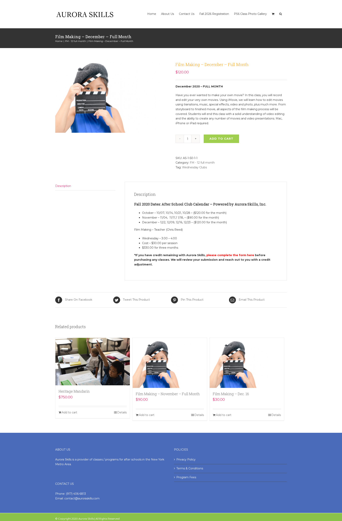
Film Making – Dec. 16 (231, 393)
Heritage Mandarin (74, 391)
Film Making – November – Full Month (168, 393)
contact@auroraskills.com (82, 498)
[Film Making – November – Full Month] (170, 363)
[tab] (85, 186)
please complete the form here (230, 255)
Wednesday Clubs (194, 167)
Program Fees (186, 477)
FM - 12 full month (202, 162)
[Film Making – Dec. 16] (247, 363)
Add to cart (221, 138)
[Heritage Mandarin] (92, 362)
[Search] (280, 10)
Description (63, 186)
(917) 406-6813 (76, 493)
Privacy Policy (186, 459)
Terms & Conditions (189, 468)
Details (122, 412)
